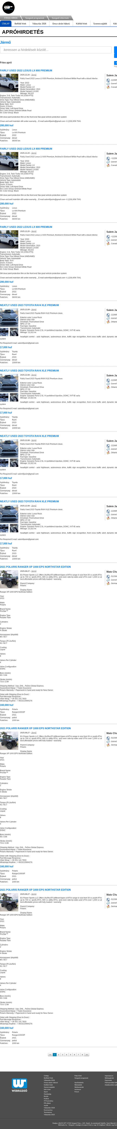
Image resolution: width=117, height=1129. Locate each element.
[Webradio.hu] (8, 8)
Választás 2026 (39, 24)
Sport (46, 1092)
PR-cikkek (47, 1103)
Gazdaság (47, 1094)
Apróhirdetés (78, 1082)
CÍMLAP (5, 24)
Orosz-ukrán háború (61, 24)
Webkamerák (79, 1087)
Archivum (77, 1089)
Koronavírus (48, 1110)
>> (87, 1055)
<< (50, 1055)
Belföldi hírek (20, 24)
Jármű (33, 75)
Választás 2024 (49, 1108)
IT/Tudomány (48, 1101)
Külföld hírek (81, 24)
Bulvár (46, 1096)
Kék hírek (47, 1089)
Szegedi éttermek (60, 18)
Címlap (46, 1076)
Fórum (76, 1092)
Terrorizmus (48, 1112)
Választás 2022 (49, 1114)
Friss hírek (78, 1076)
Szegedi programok (34, 18)
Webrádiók (78, 1085)
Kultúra (46, 1098)
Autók (46, 1105)
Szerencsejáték (100, 24)
